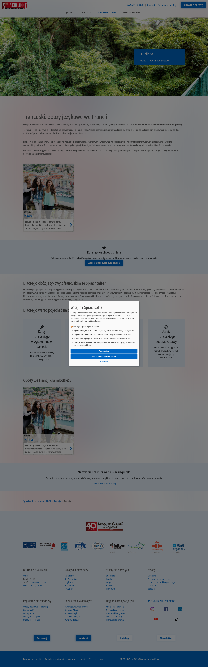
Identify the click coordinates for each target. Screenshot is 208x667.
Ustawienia (103, 361)
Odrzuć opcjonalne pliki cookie (104, 356)
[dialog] (104, 333)
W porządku (104, 351)
